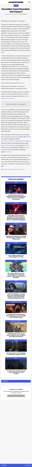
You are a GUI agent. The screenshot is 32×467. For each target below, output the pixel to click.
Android (13, 141)
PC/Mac (5, 141)
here (22, 83)
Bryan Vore (9, 14)
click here (26, 147)
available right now (23, 137)
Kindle (8, 145)
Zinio (14, 145)
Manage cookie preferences (16, 396)
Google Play (22, 141)
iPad (9, 141)
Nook (4, 145)
